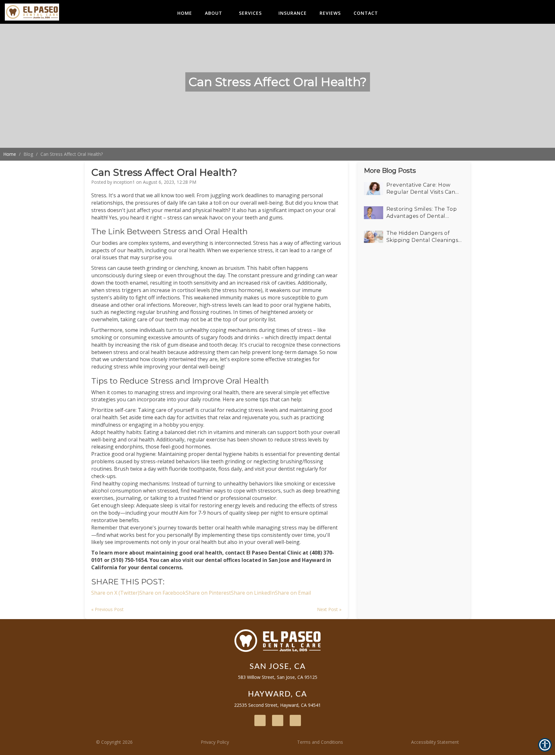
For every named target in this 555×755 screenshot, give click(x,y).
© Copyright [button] (114, 742)
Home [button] (184, 13)
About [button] (213, 13)
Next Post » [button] (329, 609)
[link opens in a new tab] (260, 720)
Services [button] (250, 13)
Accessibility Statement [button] (435, 742)
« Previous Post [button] (107, 609)
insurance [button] (292, 13)
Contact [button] (366, 13)
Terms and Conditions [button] (320, 742)
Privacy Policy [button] (215, 742)
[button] (32, 12)
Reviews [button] (330, 13)
